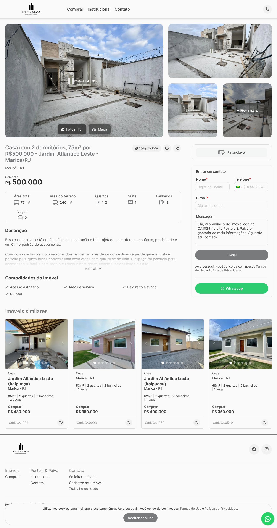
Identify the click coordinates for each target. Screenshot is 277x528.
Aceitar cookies (140, 518)
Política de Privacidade (225, 270)
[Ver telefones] (267, 9)
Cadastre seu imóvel (86, 483)
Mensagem (205, 216)
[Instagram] (266, 449)
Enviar (232, 255)
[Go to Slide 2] (31, 363)
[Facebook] (254, 449)
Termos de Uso (190, 508)
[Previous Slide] (9, 344)
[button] (36, 344)
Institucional (99, 9)
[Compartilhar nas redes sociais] (177, 148)
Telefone (243, 179)
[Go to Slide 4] (38, 363)
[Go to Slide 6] (46, 363)
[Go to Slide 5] (42, 363)
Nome (202, 179)
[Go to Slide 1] (27, 363)
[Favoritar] (167, 148)
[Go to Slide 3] (35, 363)
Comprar (75, 9)
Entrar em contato (211, 171)
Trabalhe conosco (83, 488)
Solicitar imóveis (82, 477)
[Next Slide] (63, 344)
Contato (122, 9)
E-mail (202, 198)
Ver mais (91, 268)
